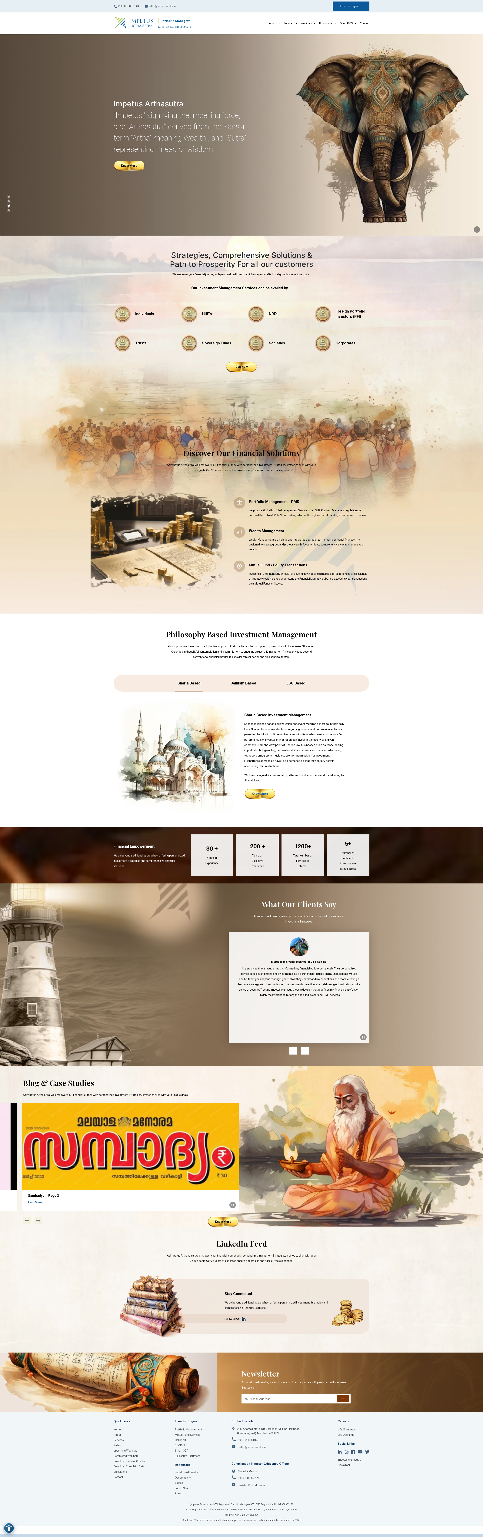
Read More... (36, 1202)
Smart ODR (181, 1450)
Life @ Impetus (347, 1429)
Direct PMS (346, 23)
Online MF (181, 1440)
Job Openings (346, 1434)
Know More (129, 160)
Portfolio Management (188, 1429)
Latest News (182, 1488)
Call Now (241, 367)
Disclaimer (344, 1464)
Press (178, 1493)
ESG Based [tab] (295, 683)
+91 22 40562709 (248, 1478)
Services (289, 23)
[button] (9, 197)
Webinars (306, 23)
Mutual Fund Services (187, 1434)
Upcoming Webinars (125, 1450)
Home (117, 1429)
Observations (183, 1477)
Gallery (118, 1445)
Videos (179, 1482)
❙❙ (477, 229)
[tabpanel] (241, 754)
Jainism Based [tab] (243, 683)
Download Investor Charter (129, 1461)
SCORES (180, 1445)
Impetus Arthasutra (186, 1472)
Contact (364, 23)
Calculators (120, 1471)
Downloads (325, 23)
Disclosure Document (187, 1455)
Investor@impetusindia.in (253, 1485)
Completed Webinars (126, 1455)
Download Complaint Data (129, 1466)
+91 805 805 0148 (128, 6)
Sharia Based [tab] (189, 683)
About (272, 23)
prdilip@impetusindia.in (162, 6)
